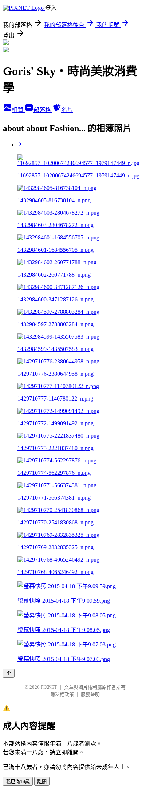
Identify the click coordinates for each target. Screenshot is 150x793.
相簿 (18, 110)
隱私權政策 (62, 694)
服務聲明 (90, 694)
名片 (67, 110)
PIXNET (49, 687)
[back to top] (9, 673)
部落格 (42, 110)
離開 (42, 781)
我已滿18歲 (18, 781)
